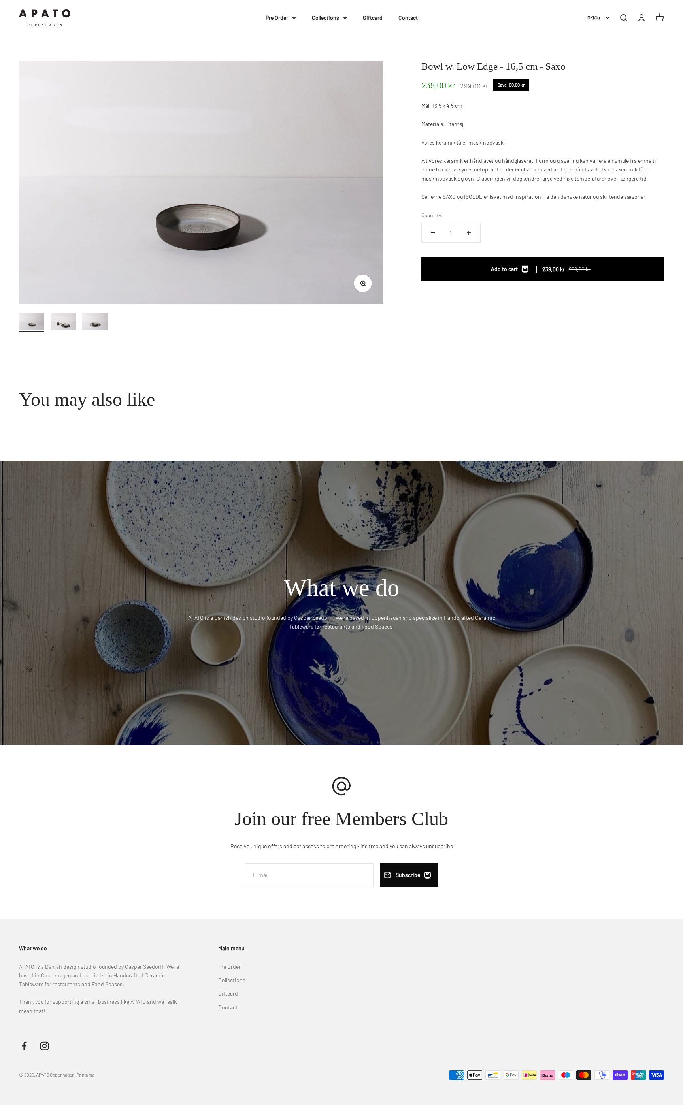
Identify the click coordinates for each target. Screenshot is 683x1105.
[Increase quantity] (468, 232)
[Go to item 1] (31, 323)
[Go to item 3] (95, 323)
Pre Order (277, 17)
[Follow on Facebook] (24, 1046)
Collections (325, 17)
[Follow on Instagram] (44, 1046)
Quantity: (432, 214)
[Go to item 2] (63, 323)
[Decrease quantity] (433, 232)
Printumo (85, 1074)
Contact (408, 17)
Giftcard (373, 17)
